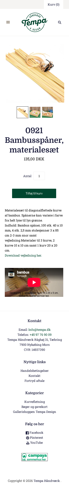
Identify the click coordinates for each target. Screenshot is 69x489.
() (53, 4)
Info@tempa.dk (39, 329)
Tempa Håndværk (47, 481)
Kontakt (34, 376)
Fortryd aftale (34, 381)
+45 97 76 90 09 (41, 334)
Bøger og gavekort (34, 407)
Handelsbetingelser (35, 371)
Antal (27, 176)
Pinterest (36, 437)
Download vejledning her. (23, 255)
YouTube (36, 442)
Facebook (36, 432)
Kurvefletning (34, 402)
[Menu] (8, 22)
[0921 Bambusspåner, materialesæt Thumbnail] (22, 112)
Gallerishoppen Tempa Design (34, 412)
